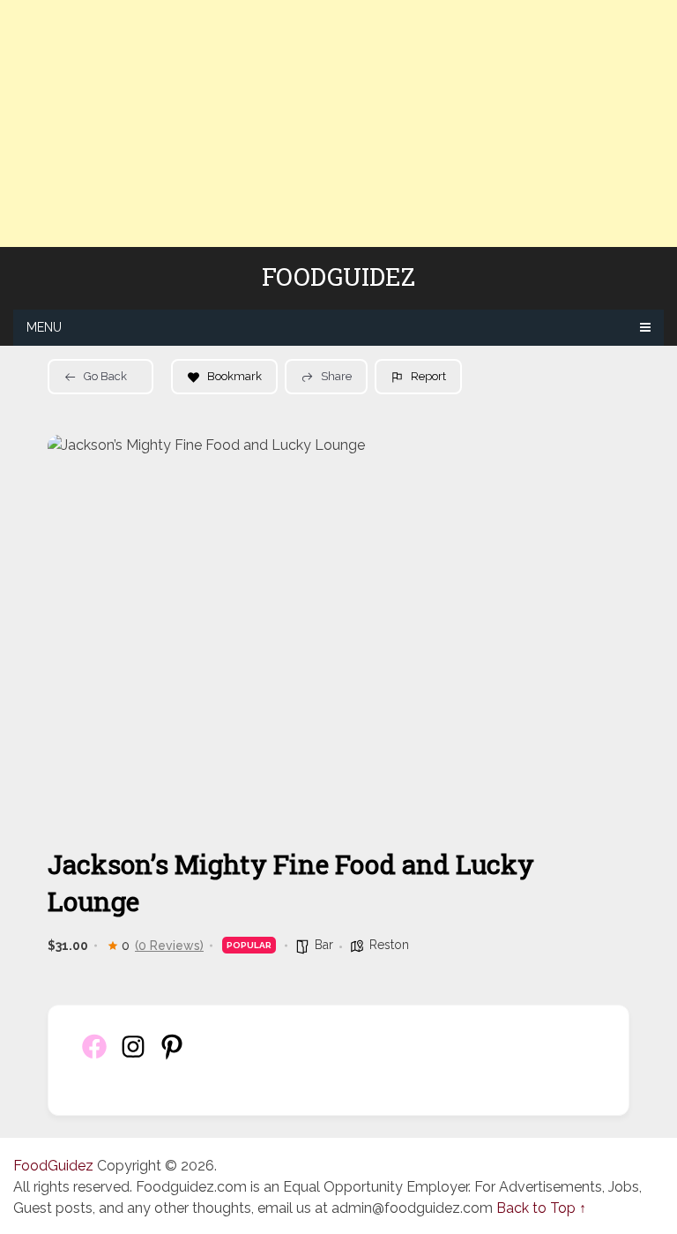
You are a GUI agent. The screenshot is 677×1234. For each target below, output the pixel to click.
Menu (44, 327)
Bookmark (234, 376)
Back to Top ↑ (541, 1208)
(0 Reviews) (169, 945)
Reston (389, 945)
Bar (324, 945)
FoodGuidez (338, 277)
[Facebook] (94, 1056)
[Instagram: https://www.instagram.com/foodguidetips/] (133, 1056)
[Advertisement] (338, 123)
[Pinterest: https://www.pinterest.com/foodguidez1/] (172, 1056)
